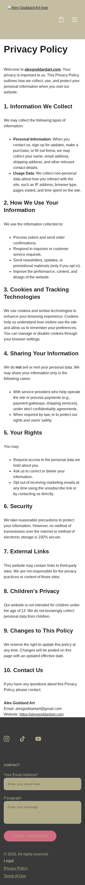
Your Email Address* (21, 775)
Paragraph (12, 798)
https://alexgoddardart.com (41, 714)
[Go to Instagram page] (6, 739)
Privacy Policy (16, 868)
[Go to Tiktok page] (22, 739)
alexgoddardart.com (43, 69)
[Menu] (74, 20)
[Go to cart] (61, 19)
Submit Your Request (30, 836)
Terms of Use (15, 876)
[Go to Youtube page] (38, 739)
